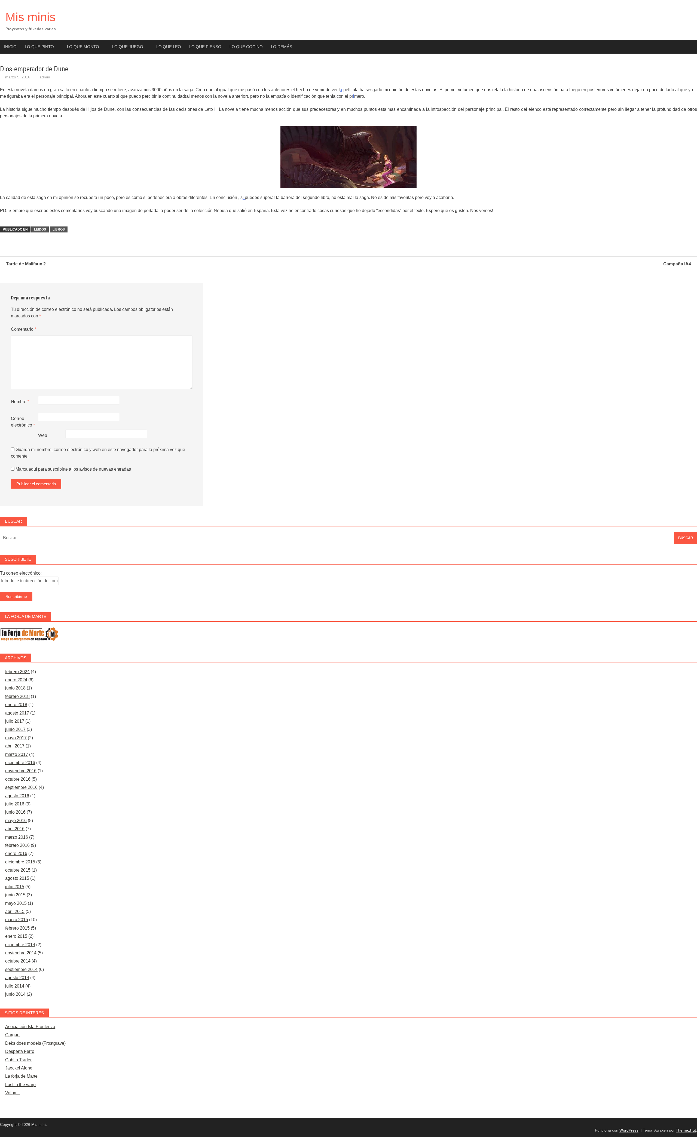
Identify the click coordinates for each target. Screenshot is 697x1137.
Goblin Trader (18, 1060)
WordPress (628, 1130)
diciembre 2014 (20, 944)
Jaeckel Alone (18, 1068)
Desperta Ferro (19, 1051)
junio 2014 (15, 994)
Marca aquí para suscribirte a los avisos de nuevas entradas (72, 469)
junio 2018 (15, 688)
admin (44, 77)
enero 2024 (16, 680)
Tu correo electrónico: (21, 573)
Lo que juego (127, 46)
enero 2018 (16, 704)
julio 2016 (14, 804)
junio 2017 (15, 729)
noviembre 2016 (20, 770)
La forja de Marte (21, 1076)
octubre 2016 (17, 779)
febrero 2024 (17, 671)
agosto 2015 (17, 878)
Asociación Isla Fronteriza (30, 1026)
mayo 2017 (16, 737)
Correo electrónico (23, 421)
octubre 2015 (17, 870)
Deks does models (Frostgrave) (35, 1043)
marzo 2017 (16, 754)
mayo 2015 (16, 903)
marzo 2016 (16, 837)
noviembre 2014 (20, 953)
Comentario (23, 329)
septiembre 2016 (21, 787)
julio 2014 (14, 986)
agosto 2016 (17, 795)
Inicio (10, 46)
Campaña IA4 (677, 264)
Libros (59, 229)
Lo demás (281, 46)
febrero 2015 (17, 928)
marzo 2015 (16, 919)
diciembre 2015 (20, 862)
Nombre (20, 401)
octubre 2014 (17, 961)
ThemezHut (686, 1130)
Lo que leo (168, 46)
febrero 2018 (17, 696)
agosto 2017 (17, 713)
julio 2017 (14, 721)
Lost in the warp (20, 1084)
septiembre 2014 (21, 969)
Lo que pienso (205, 46)
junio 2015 (15, 895)
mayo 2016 (16, 820)
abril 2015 (15, 911)
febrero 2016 (17, 845)
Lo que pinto (39, 46)
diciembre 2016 (20, 762)
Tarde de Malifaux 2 (26, 264)
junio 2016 (15, 812)
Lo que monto (83, 46)
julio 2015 (14, 886)
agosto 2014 (17, 977)
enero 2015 (16, 936)
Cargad (12, 1034)
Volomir (12, 1092)
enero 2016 (16, 853)
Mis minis (30, 17)
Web (42, 435)
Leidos (40, 229)
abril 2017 (15, 746)
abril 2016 (15, 828)
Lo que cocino (246, 46)
